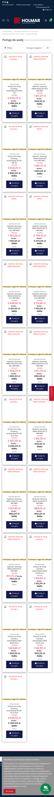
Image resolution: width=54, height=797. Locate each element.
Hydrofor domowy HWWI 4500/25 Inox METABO (39, 158)
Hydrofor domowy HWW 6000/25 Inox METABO (39, 296)
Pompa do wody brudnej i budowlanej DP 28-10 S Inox (14, 432)
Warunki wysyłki (8, 5)
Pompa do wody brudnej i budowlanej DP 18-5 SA (14, 89)
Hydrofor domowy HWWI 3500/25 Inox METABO (14, 228)
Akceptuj (9, 791)
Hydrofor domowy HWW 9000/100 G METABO (39, 228)
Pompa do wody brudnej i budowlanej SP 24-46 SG (14, 159)
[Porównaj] (14, 80)
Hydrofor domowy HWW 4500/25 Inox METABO (40, 88)
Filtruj (9, 48)
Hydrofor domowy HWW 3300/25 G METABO (14, 569)
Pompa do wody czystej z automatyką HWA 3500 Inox (40, 639)
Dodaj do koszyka (15, 114)
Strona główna (38, 5)
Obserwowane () (43, 7)
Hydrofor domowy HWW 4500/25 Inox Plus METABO (14, 363)
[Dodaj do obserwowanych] (11, 80)
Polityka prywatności (23, 5)
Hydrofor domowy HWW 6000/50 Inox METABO (14, 296)
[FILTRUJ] (51, 398)
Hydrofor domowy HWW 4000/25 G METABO (39, 431)
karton (14, 109)
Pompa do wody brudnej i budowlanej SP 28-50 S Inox (14, 709)
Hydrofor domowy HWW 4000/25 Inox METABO (40, 363)
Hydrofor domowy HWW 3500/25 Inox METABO (14, 501)
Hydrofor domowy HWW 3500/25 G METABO (39, 501)
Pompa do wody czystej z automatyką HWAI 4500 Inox (39, 570)
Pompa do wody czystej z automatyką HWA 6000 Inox (14, 639)
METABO (14, 95)
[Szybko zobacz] (18, 80)
